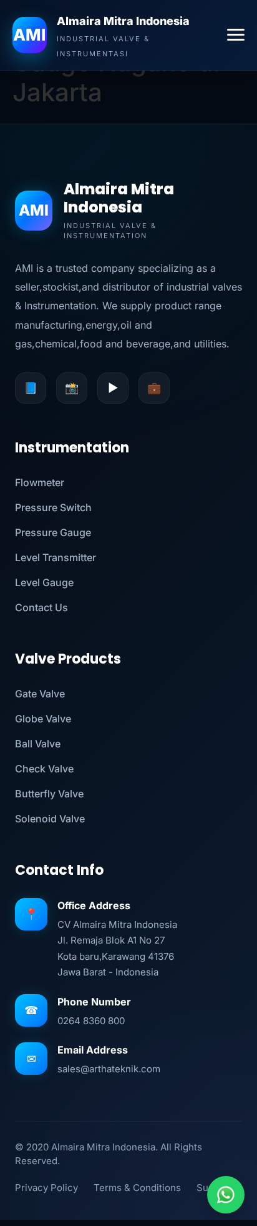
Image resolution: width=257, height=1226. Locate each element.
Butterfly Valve (49, 793)
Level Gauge (44, 582)
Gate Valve (40, 693)
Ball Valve (38, 743)
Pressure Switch (53, 507)
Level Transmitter (55, 557)
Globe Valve (43, 718)
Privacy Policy (46, 1188)
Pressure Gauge (53, 532)
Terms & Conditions (137, 1188)
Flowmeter (39, 482)
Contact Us (41, 607)
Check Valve (44, 768)
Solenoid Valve (50, 818)
